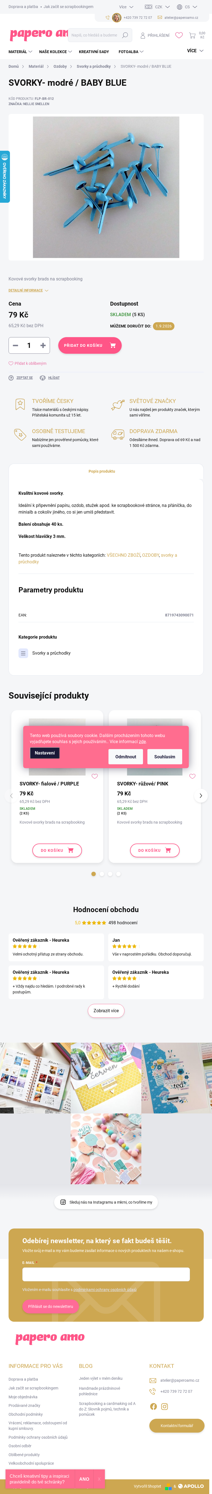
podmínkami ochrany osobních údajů (105, 1289)
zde (142, 741)
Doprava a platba (23, 6)
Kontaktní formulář (177, 1425)
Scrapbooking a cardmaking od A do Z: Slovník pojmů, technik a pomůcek (107, 1409)
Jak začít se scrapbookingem (68, 6)
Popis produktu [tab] (102, 471)
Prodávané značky (24, 1405)
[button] (93, 873)
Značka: (29, 104)
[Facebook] (153, 1405)
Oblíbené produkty (24, 1455)
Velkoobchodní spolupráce (31, 1463)
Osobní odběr (20, 1446)
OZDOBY (150, 555)
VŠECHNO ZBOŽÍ (123, 555)
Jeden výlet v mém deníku (101, 1378)
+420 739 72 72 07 (176, 1391)
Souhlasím (164, 756)
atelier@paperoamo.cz (179, 1380)
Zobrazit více (106, 1010)
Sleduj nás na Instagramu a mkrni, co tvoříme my (111, 1202)
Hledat (125, 35)
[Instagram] (164, 1405)
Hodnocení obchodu (106, 909)
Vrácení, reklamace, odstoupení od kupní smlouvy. (38, 1426)
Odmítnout (125, 756)
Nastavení (45, 753)
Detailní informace (26, 290)
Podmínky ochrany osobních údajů (38, 1437)
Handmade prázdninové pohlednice (99, 1391)
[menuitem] (21, 51)
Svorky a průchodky (51, 653)
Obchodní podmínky (26, 1414)
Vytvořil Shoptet (147, 1486)
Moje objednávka (23, 1397)
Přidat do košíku (83, 345)
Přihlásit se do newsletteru (50, 1306)
